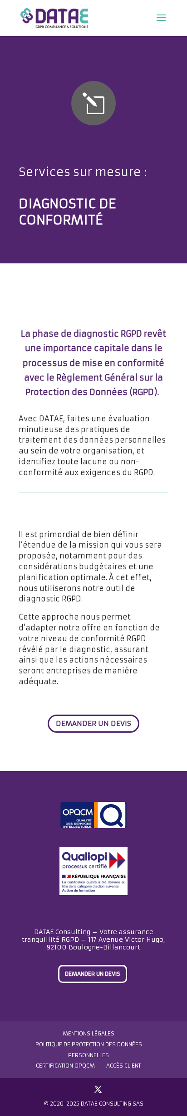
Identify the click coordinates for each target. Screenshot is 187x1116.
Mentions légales (88, 1033)
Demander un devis (93, 723)
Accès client (123, 1065)
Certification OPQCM (65, 1065)
